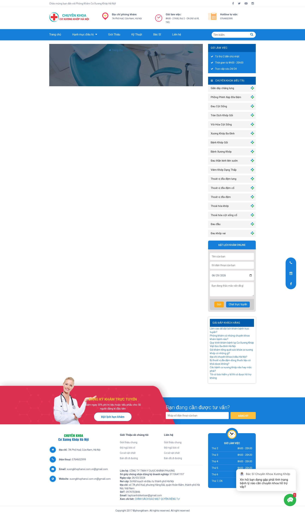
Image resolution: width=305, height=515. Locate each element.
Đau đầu (215, 224)
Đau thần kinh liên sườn (224, 160)
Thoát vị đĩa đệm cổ (222, 188)
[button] (252, 34)
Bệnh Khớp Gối (219, 142)
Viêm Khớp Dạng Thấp (224, 169)
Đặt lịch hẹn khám (112, 417)
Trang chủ (55, 34)
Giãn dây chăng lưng (222, 88)
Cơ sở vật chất (128, 453)
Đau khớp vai (218, 233)
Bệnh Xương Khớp (221, 151)
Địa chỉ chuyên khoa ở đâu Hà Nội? (228, 356)
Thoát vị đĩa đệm (221, 197)
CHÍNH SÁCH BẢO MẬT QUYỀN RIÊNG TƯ (157, 499)
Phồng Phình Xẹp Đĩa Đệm (226, 97)
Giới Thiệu (114, 34)
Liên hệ (176, 34)
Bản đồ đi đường (129, 458)
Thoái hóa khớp (220, 206)
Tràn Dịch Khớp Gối (222, 115)
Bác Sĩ (157, 34)
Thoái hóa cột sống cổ (224, 215)
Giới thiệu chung (128, 442)
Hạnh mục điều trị (83, 34)
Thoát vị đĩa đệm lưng (223, 178)
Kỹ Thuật (136, 34)
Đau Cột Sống (219, 106)
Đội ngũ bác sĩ (127, 447)
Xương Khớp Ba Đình (223, 133)
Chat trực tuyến (238, 304)
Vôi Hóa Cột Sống (221, 124)
